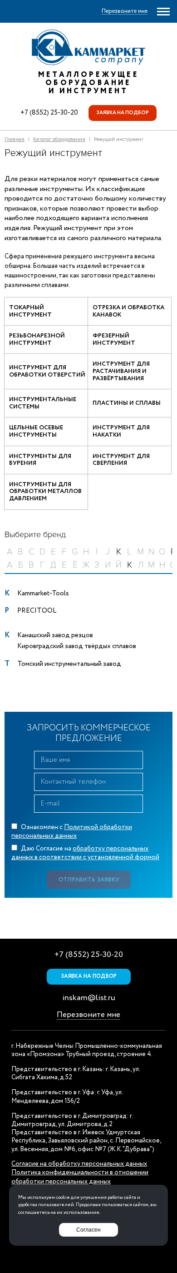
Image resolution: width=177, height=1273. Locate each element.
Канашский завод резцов (55, 635)
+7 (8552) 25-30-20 (49, 113)
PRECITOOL (36, 611)
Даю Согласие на (85, 853)
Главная (15, 139)
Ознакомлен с (71, 832)
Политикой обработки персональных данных (71, 832)
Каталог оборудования (59, 139)
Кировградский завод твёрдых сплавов (76, 646)
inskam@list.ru (88, 998)
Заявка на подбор (123, 112)
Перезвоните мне (88, 1015)
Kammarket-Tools (43, 594)
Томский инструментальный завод (69, 664)
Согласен (88, 1230)
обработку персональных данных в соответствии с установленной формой (85, 853)
